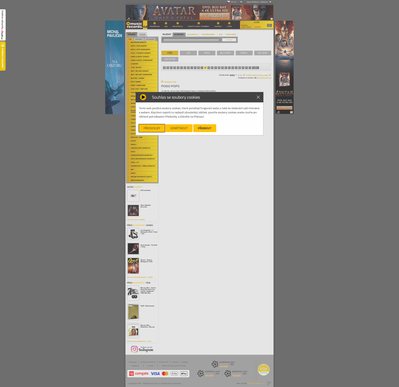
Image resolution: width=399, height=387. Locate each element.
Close (258, 97)
